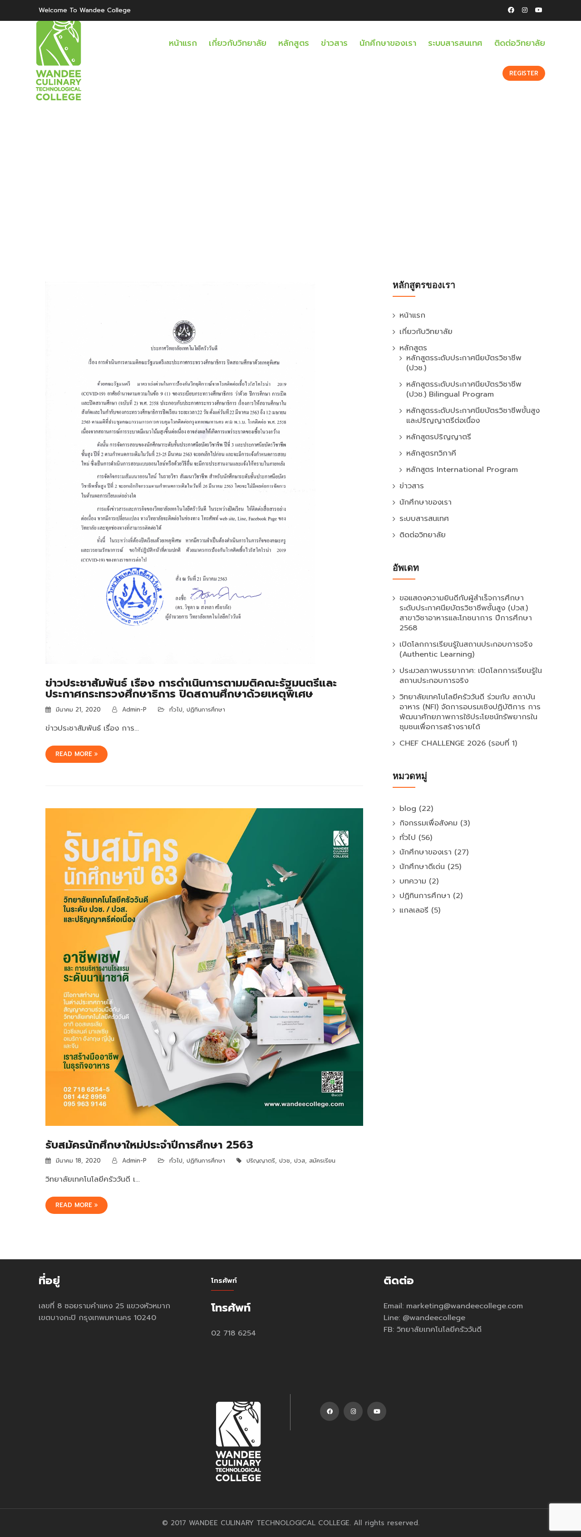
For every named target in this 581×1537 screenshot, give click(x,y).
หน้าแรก (183, 43)
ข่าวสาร (334, 43)
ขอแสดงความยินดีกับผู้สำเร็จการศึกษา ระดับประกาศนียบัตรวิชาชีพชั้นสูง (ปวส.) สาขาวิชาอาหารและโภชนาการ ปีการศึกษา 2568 (465, 612)
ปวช (284, 1160)
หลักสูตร (293, 43)
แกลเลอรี (413, 910)
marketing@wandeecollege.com (464, 1305)
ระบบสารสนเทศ (455, 43)
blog (407, 808)
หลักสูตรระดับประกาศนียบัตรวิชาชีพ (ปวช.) (464, 362)
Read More (74, 754)
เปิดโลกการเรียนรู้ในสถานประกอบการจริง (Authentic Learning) (465, 649)
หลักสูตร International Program (462, 469)
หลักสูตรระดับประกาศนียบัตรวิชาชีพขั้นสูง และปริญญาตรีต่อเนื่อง (473, 415)
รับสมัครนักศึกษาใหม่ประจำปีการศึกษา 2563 (149, 1145)
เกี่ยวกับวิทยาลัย (237, 43)
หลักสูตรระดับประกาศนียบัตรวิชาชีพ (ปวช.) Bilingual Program (464, 389)
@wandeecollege (434, 1317)
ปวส (299, 1160)
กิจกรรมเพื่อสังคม (428, 823)
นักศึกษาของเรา (387, 43)
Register (523, 73)
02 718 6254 (233, 1333)
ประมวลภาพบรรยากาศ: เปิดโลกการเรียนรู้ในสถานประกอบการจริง (470, 675)
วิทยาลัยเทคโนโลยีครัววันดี (439, 1329)
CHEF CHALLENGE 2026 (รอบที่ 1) (458, 743)
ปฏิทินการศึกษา (206, 709)
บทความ (412, 881)
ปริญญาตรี (260, 1160)
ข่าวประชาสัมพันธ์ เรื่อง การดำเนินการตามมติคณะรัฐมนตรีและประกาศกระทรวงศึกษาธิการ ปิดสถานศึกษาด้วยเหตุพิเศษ (191, 688)
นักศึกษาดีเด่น (422, 866)
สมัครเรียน (322, 1160)
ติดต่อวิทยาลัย (519, 43)
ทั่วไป (175, 709)
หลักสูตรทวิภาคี (431, 453)
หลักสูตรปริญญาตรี (438, 436)
